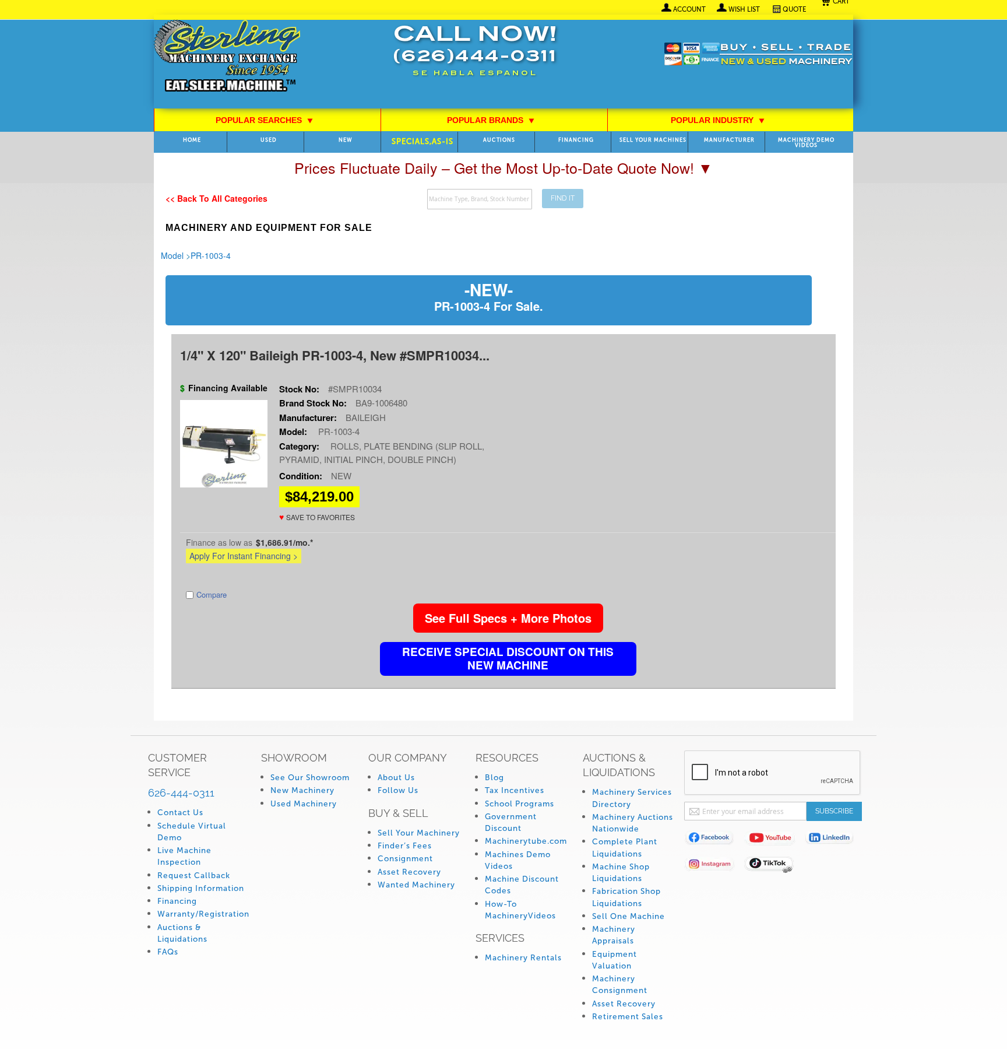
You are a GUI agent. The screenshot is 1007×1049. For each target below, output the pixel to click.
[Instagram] (714, 866)
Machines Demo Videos (518, 860)
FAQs (167, 952)
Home (192, 140)
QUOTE (795, 9)
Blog (494, 778)
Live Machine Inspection (184, 856)
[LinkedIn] (834, 840)
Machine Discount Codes (522, 885)
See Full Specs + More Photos (508, 617)
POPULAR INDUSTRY (718, 120)
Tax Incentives (514, 790)
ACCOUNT (689, 9)
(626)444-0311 (475, 57)
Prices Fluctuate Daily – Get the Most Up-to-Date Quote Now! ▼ (503, 167)
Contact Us (180, 813)
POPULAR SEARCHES (265, 120)
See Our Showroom (310, 778)
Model (172, 255)
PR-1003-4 (211, 255)
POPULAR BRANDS (491, 120)
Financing (576, 140)
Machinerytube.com (526, 841)
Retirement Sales (627, 1017)
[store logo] (227, 57)
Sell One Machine (628, 916)
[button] (317, 517)
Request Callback (193, 875)
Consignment (405, 859)
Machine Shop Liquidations (621, 872)
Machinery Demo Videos (806, 143)
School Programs (519, 804)
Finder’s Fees (405, 846)
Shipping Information (200, 888)
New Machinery (302, 790)
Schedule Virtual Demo (191, 832)
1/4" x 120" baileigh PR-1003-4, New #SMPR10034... (335, 355)
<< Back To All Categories (216, 198)
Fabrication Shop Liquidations (626, 897)
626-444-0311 (181, 793)
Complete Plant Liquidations (624, 847)
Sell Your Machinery (419, 833)
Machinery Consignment (619, 984)
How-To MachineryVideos (520, 910)
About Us (396, 778)
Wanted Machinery (416, 885)
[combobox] (479, 199)
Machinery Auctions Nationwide (632, 823)
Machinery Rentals (523, 958)
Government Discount (511, 822)
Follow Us (398, 790)
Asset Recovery (409, 872)
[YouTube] (774, 840)
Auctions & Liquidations (182, 933)
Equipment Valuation (614, 960)
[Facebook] (714, 840)
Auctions (499, 140)
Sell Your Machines (652, 140)
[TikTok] (774, 866)
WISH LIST (744, 9)
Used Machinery (303, 804)
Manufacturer (729, 140)
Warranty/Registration (203, 914)
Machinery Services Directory (632, 798)
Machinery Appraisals (613, 935)
